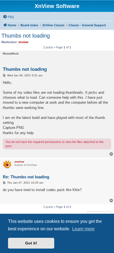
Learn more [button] (83, 228)
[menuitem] (8, 17)
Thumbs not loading (25, 36)
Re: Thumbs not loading (26, 176)
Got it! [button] (31, 243)
